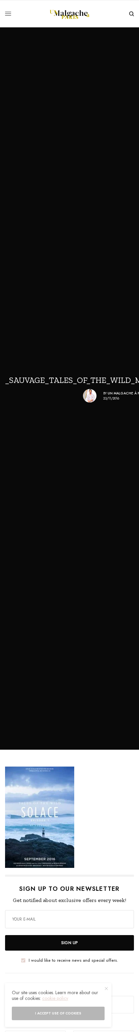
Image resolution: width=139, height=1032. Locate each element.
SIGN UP (69, 943)
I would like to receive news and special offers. (73, 960)
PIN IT (73, 817)
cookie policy (55, 998)
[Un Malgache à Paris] (70, 14)
